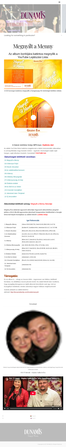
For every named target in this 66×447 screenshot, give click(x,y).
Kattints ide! (48, 145)
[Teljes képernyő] (61, 408)
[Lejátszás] (5, 408)
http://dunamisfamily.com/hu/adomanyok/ (24, 292)
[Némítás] (58, 408)
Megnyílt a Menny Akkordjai (41, 204)
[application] (33, 393)
